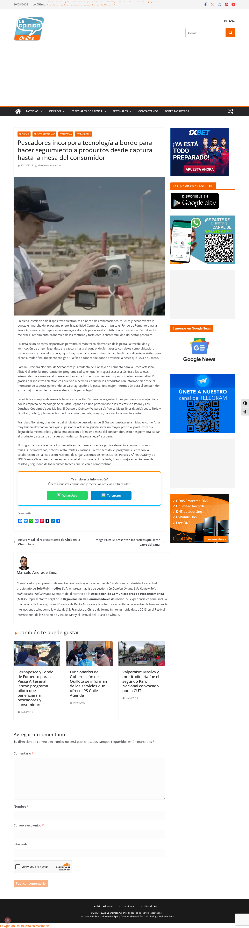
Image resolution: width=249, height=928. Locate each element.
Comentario (24, 753)
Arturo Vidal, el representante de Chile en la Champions (49, 542)
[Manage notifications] (7, 920)
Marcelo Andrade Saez (50, 165)
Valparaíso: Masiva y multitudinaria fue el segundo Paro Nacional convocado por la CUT (140, 681)
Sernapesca (66, 134)
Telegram (114, 495)
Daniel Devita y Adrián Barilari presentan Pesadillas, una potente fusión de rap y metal (103, 3)
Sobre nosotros (177, 111)
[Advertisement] (124, 76)
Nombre (21, 806)
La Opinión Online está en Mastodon (24, 926)
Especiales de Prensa (86, 111)
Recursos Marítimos (44, 134)
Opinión (55, 111)
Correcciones (126, 906)
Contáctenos (148, 111)
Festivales (120, 111)
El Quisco (24, 134)
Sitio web (20, 844)
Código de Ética (150, 906)
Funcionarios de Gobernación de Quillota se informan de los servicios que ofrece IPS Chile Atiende (88, 683)
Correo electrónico (29, 825)
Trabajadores (83, 134)
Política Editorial (103, 906)
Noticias (32, 111)
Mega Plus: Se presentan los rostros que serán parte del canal (128, 542)
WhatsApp (70, 495)
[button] (41, 111)
